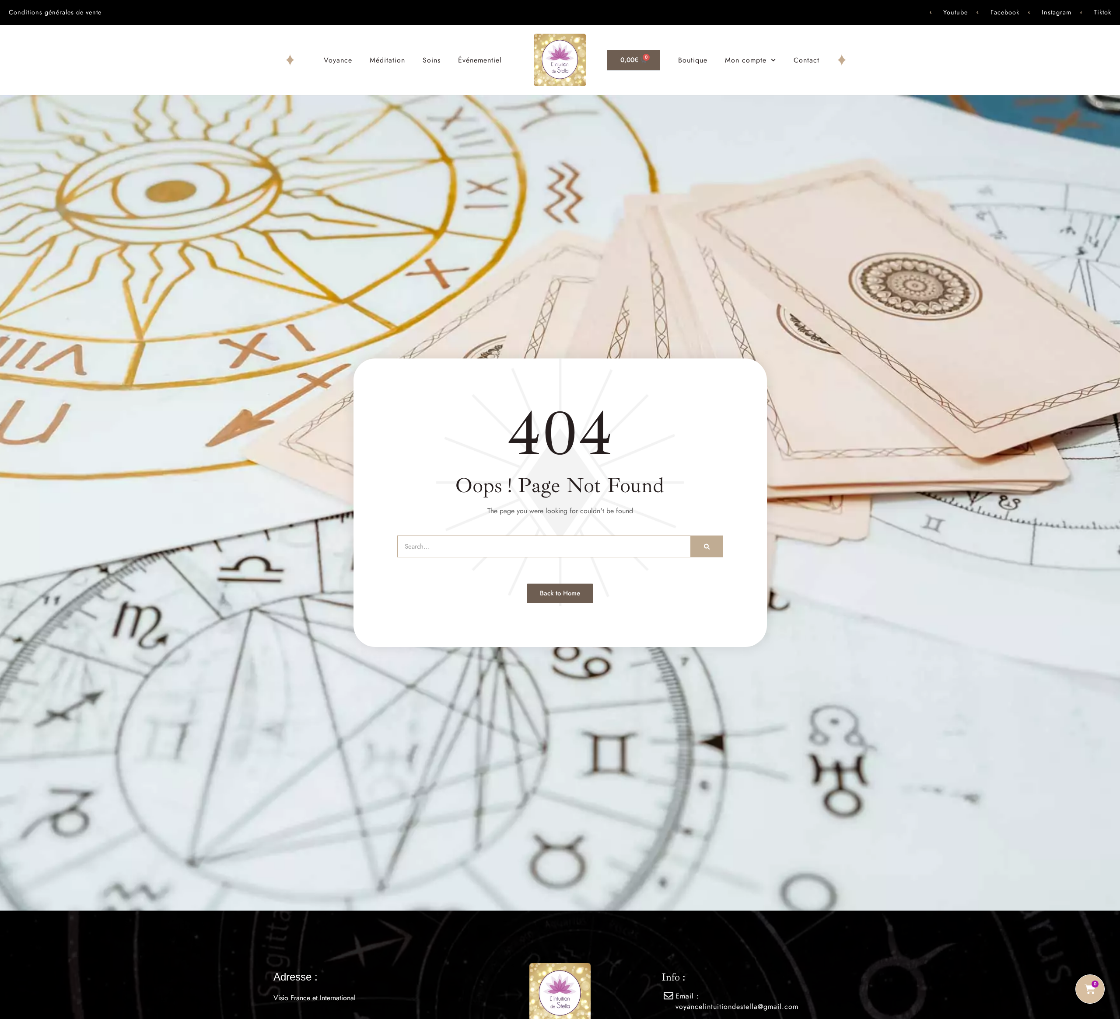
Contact (806, 60)
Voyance (338, 60)
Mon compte (745, 60)
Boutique (692, 60)
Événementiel (480, 60)
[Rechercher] (707, 546)
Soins (432, 60)
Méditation (387, 60)
